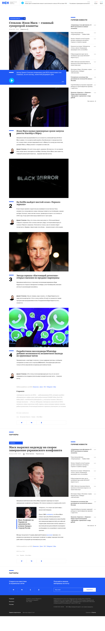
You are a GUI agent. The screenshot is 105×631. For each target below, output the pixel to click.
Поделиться (23, 29)
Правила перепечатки (15, 612)
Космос (33, 417)
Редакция (11, 598)
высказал (50, 535)
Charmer (94, 612)
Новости (36, 387)
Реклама (11, 604)
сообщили (49, 514)
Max (54, 387)
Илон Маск (39, 417)
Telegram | (50, 387)
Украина (22, 555)
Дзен (41, 387)
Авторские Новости (25, 417)
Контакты (11, 601)
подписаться (89, 589)
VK (45, 387)
